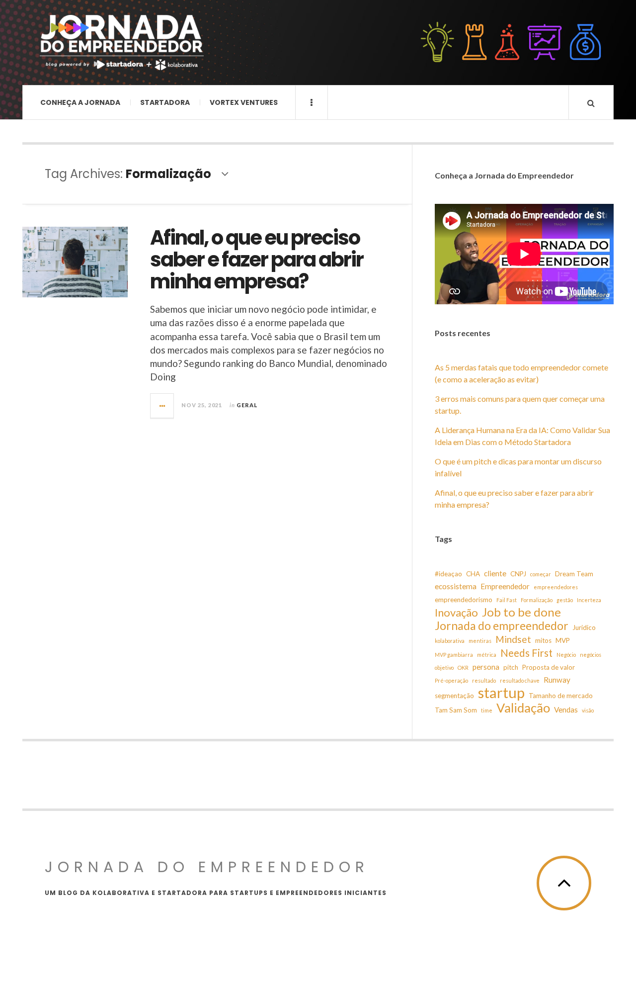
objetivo (444, 667)
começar (540, 574)
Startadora (165, 102)
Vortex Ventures (244, 102)
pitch (510, 667)
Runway (557, 679)
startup (501, 693)
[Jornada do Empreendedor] (122, 42)
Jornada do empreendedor (501, 625)
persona (486, 666)
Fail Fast (506, 600)
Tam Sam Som (456, 710)
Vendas (566, 709)
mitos (543, 640)
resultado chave (520, 680)
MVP (563, 640)
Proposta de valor (548, 667)
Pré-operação (451, 680)
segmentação (454, 696)
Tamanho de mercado (561, 696)
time (486, 710)
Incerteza (589, 600)
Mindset (513, 639)
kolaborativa (450, 640)
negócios (590, 654)
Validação (523, 708)
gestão (564, 600)
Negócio (566, 654)
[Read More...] (162, 406)
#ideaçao (448, 574)
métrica (486, 654)
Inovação (456, 613)
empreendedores (556, 587)
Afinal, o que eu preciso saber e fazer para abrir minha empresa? (256, 259)
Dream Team (574, 574)
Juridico (584, 627)
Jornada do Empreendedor (207, 867)
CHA (473, 574)
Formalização (537, 600)
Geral (247, 405)
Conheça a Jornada (80, 102)
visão (588, 710)
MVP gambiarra (454, 654)
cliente (495, 573)
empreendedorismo (463, 600)
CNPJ (518, 574)
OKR (463, 667)
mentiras (480, 640)
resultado (484, 680)
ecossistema (456, 586)
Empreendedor (505, 586)
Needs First (526, 653)
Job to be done (521, 612)
